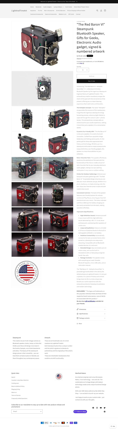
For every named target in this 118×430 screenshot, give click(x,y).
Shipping (79, 58)
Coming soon (15, 383)
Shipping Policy (15, 389)
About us (14, 392)
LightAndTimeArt (56, 426)
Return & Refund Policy (17, 386)
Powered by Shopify (64, 426)
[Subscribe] (41, 411)
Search (13, 377)
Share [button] (80, 323)
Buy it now (91, 81)
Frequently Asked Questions (19, 398)
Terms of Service (16, 395)
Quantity (79, 66)
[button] (58, 7)
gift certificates (90, 301)
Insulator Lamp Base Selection (20, 380)
